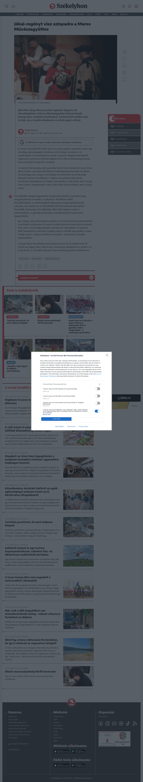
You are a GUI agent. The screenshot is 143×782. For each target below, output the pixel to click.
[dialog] (71, 391)
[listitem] (71, 384)
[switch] (97, 388)
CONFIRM (56, 419)
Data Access (71, 426)
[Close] (108, 356)
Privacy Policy (83, 426)
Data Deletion (59, 426)
